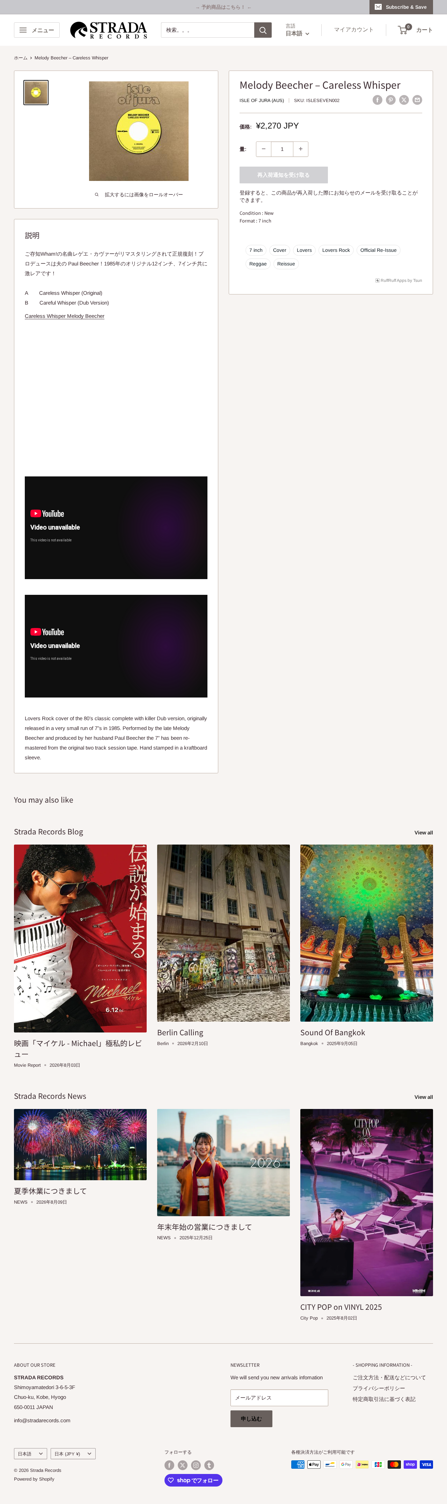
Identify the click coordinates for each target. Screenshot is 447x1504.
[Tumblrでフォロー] (209, 1465)
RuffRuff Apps (393, 280)
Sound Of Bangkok (332, 1032)
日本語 (24, 1453)
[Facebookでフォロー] (169, 1465)
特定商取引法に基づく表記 (384, 1399)
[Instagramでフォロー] (196, 1465)
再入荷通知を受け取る (283, 174)
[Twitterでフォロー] (183, 1465)
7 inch (256, 250)
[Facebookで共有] (377, 100)
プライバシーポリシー (379, 1388)
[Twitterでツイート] (404, 100)
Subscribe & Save (406, 7)
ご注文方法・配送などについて (389, 1377)
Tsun (417, 280)
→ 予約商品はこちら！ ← (223, 7)
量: (243, 149)
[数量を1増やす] (300, 148)
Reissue (286, 263)
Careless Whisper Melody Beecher (64, 316)
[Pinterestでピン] (391, 100)
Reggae (258, 263)
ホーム (21, 57)
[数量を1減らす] (263, 148)
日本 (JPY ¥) (67, 1453)
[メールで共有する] (417, 100)
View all (424, 832)
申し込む (251, 1419)
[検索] (263, 30)
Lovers (304, 250)
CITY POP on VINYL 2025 (341, 1306)
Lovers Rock (336, 250)
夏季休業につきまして (50, 1190)
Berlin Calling (180, 1032)
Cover (279, 250)
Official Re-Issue (378, 250)
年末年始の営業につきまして (204, 1226)
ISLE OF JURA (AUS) (262, 100)
